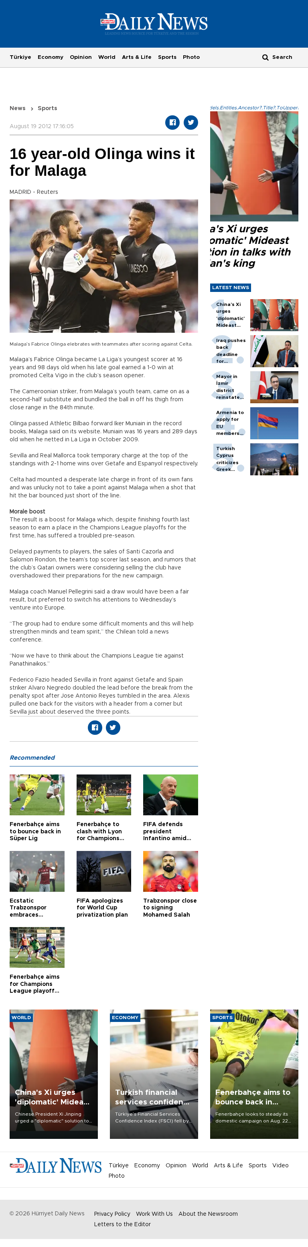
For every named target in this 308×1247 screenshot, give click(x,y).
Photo (191, 57)
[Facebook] (172, 122)
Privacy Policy (112, 1214)
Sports (167, 57)
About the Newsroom (208, 1214)
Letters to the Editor (122, 1224)
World (107, 57)
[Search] (265, 57)
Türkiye (20, 57)
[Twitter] (191, 122)
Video (280, 1166)
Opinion (81, 57)
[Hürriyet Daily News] (154, 23)
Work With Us (154, 1214)
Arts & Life (137, 57)
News (18, 108)
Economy (50, 57)
